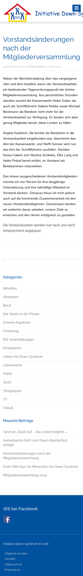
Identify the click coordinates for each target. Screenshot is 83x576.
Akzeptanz (11, 297)
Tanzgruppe (12, 391)
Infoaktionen (12, 348)
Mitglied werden (16, 553)
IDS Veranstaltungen (18, 339)
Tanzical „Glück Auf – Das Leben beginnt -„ (35, 432)
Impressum (12, 569)
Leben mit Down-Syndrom (23, 356)
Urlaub (8, 408)
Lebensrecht (12, 365)
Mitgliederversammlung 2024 (25, 475)
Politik (7, 374)
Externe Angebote (16, 322)
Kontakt (10, 559)
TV (5, 399)
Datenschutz (13, 564)
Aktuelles (10, 288)
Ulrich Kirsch (36, 66)
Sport (7, 382)
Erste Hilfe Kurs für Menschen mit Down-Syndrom (40, 467)
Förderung (11, 331)
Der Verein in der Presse (21, 314)
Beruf (7, 305)
